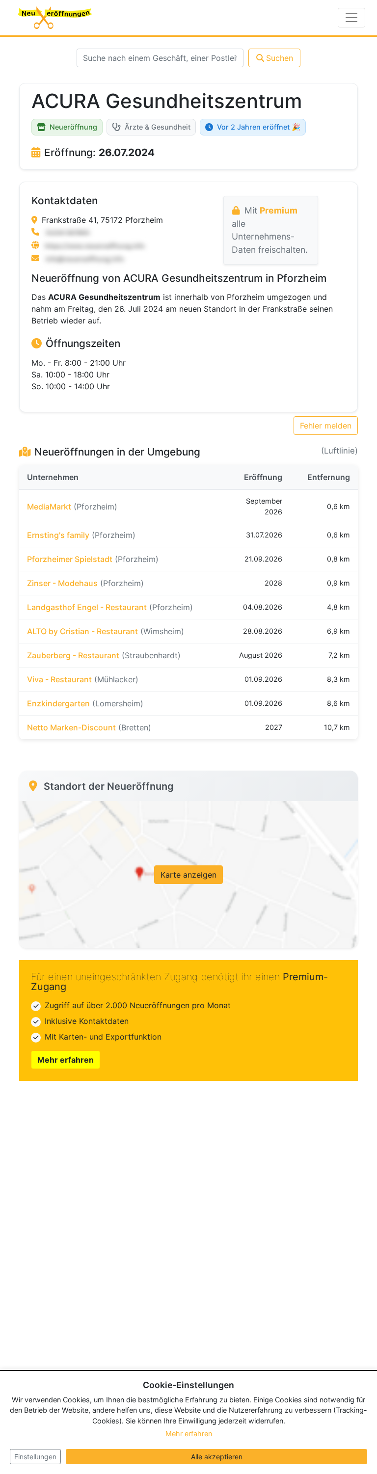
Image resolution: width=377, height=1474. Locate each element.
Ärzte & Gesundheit (157, 127)
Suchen (279, 58)
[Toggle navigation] (351, 17)
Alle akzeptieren (216, 1456)
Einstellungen (35, 1456)
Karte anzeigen (188, 875)
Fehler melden (325, 425)
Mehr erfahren (65, 1060)
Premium (278, 210)
